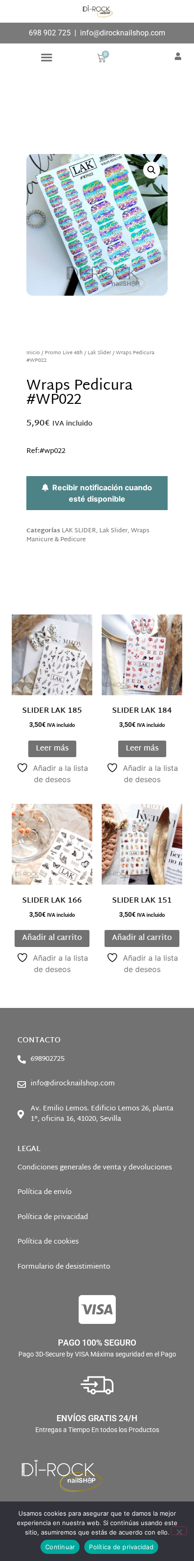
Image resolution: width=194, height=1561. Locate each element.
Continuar (60, 1547)
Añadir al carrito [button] (52, 938)
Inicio (33, 353)
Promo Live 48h (64, 353)
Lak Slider (99, 353)
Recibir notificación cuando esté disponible (100, 493)
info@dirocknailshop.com (122, 32)
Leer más (52, 749)
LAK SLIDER (79, 531)
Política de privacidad (121, 1547)
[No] (179, 1531)
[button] (46, 57)
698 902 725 (50, 32)
